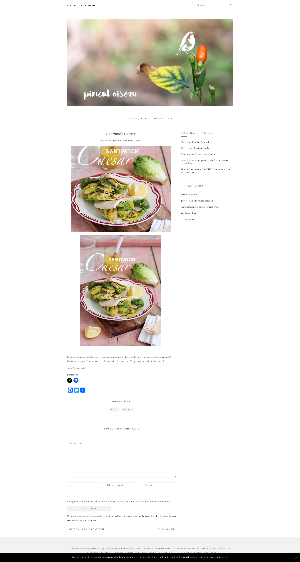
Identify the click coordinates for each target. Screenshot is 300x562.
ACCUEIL (72, 5)
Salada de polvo (202, 148)
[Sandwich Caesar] (121, 189)
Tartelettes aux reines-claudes (197, 200)
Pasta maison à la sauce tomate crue (199, 206)
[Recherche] (231, 5)
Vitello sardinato (189, 213)
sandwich (127, 410)
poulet (114, 410)
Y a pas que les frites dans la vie (150, 118)
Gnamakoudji (166, 529)
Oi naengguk (187, 219)
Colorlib (189, 552)
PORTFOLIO (88, 5)
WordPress (211, 552)
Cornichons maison (205, 154)
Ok (226, 557)
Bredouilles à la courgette (87, 529)
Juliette (185, 154)
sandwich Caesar (115, 361)
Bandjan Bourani (200, 142)
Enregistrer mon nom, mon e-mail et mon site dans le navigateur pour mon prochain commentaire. (119, 501)
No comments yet (121, 401)
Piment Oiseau (133, 140)
